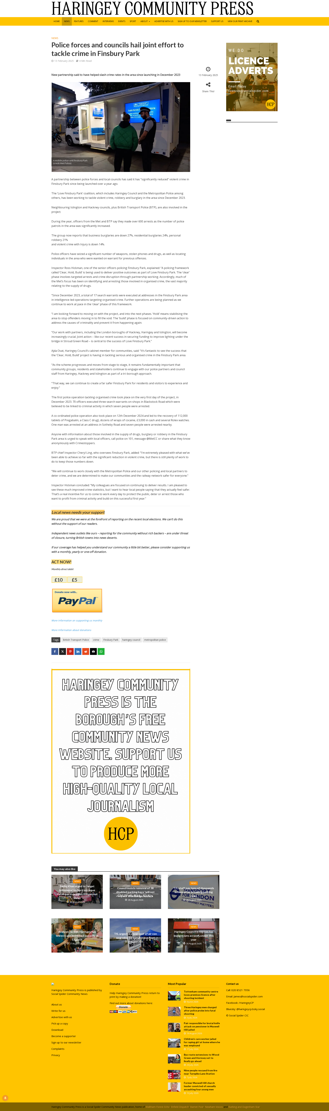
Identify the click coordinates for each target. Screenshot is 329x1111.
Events (121, 21)
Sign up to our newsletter (192, 21)
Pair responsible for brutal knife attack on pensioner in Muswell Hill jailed (202, 1026)
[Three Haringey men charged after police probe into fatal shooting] (174, 1011)
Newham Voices (214, 1106)
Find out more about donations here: (131, 1003)
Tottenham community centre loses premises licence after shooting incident (201, 994)
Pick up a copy (59, 1023)
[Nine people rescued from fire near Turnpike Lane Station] (174, 1074)
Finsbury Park (110, 639)
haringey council (131, 639)
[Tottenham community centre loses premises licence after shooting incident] (174, 995)
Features (78, 21)
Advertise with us (163, 21)
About (144, 21)
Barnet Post (197, 1106)
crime (96, 639)
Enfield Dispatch (180, 1106)
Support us (217, 21)
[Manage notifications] (5, 1098)
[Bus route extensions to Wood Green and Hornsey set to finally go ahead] (174, 1058)
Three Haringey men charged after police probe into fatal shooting (200, 1010)
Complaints (57, 1048)
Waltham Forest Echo (158, 1106)
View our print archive (240, 21)
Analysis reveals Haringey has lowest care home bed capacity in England (77, 935)
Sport (133, 21)
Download (57, 1029)
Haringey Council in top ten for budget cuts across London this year (194, 935)
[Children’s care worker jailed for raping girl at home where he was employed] (174, 1042)
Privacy (55, 1055)
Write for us (58, 1010)
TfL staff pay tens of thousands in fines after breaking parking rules (193, 891)
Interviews (108, 21)
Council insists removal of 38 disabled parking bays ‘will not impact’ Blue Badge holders (135, 891)
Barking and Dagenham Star (244, 1106)
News (67, 21)
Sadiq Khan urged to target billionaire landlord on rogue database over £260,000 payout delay (77, 892)
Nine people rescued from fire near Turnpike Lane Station (200, 1072)
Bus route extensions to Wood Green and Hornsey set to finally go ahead (201, 1058)
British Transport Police (76, 639)
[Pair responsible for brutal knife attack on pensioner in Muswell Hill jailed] (174, 1027)
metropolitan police (155, 639)
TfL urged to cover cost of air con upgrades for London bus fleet (135, 935)
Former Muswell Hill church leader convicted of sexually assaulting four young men (200, 1086)
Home (57, 21)
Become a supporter (63, 1036)
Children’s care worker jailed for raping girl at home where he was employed (202, 1042)
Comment (93, 21)
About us (56, 1004)
